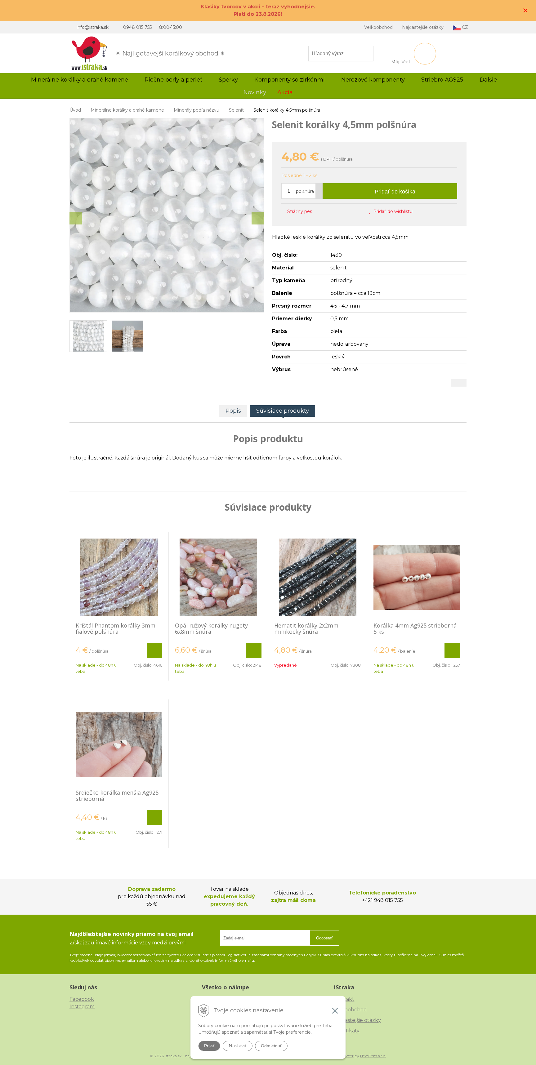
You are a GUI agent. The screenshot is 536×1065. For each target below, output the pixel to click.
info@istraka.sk (93, 27)
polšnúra (305, 191)
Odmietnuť (271, 1045)
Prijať (209, 1045)
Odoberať (324, 938)
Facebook (81, 999)
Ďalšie (489, 79)
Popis (233, 410)
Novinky (254, 92)
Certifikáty (347, 1031)
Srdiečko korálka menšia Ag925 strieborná (117, 795)
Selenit (236, 110)
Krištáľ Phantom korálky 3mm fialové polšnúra (115, 628)
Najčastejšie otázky (423, 27)
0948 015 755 (137, 27)
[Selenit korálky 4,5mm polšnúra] (166, 215)
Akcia (285, 92)
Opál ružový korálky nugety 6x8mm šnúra (211, 628)
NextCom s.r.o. (373, 1056)
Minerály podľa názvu (196, 110)
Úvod (75, 110)
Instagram (82, 1007)
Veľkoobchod (378, 27)
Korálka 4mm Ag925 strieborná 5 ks (415, 628)
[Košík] (425, 53)
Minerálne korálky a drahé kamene (127, 110)
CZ (464, 27)
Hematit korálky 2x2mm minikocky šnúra (306, 628)
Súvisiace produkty (282, 410)
